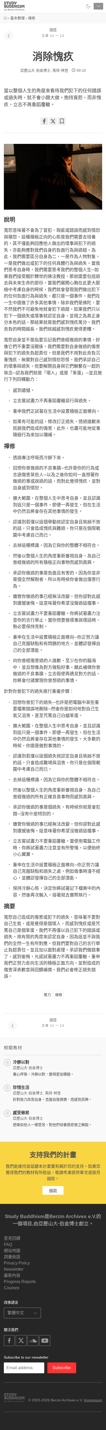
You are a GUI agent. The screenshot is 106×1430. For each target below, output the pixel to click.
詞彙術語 (12, 1257)
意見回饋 (12, 1238)
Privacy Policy (17, 1263)
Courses (11, 1288)
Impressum (93, 1400)
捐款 (53, 1191)
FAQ (8, 1244)
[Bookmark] (62, 121)
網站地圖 (12, 1250)
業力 (47, 995)
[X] (53, 121)
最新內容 (12, 1275)
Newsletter (13, 1269)
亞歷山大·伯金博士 (35, 70)
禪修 (53, 30)
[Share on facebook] (44, 121)
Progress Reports (20, 1281)
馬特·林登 (60, 70)
